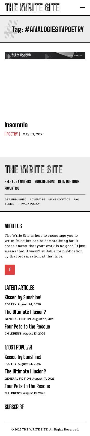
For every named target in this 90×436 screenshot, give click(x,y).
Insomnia (16, 125)
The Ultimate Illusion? (25, 312)
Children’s (13, 333)
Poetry (12, 134)
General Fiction (18, 319)
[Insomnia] (45, 92)
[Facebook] (10, 270)
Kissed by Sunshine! (23, 297)
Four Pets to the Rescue (27, 326)
